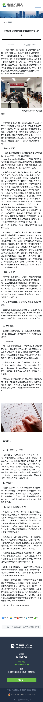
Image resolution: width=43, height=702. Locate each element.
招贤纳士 (21, 680)
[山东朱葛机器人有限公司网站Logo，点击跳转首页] (13, 5)
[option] (21, 327)
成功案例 (9, 22)
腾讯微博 (30, 618)
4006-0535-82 (21, 664)
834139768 (21, 657)
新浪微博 (22, 618)
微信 (37, 618)
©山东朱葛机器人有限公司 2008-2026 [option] (21, 690)
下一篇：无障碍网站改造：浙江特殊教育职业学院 (21, 627)
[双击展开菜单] (38, 5)
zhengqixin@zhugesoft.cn (21, 672)
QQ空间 (14, 618)
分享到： (6, 618)
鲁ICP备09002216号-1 (22, 700)
